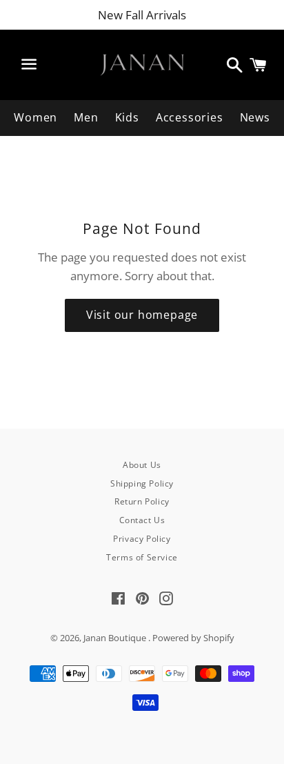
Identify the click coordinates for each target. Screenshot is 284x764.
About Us (142, 465)
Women (35, 117)
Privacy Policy (141, 539)
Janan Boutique (115, 637)
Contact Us (142, 520)
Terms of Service (142, 557)
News (255, 117)
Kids (127, 117)
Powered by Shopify (193, 637)
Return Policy (142, 501)
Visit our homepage (142, 314)
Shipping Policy (142, 483)
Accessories (189, 117)
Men (86, 117)
